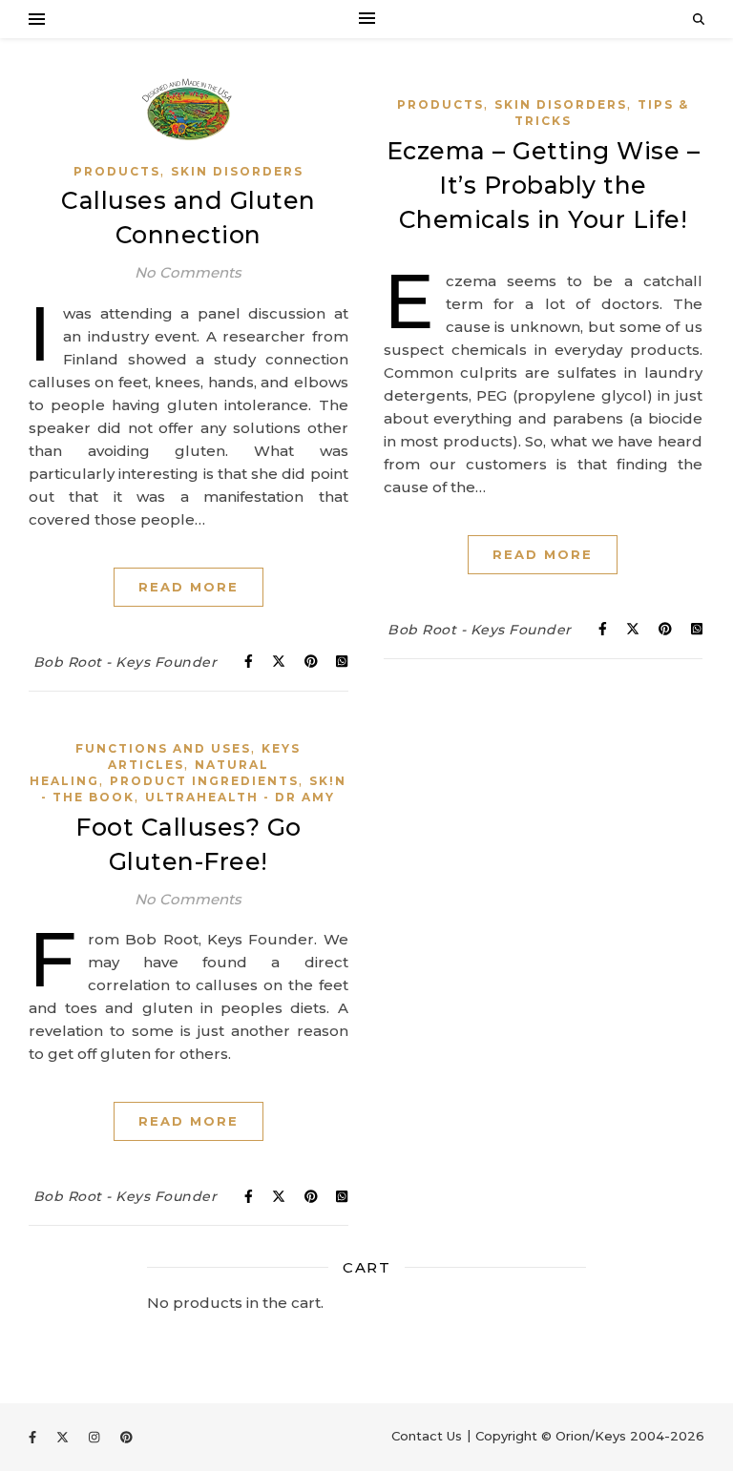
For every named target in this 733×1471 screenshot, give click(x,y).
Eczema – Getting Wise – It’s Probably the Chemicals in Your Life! (544, 185)
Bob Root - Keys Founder (125, 662)
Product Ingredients (204, 781)
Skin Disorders (237, 171)
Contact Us (426, 1435)
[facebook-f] (34, 1437)
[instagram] (96, 1437)
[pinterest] (126, 1437)
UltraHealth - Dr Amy (240, 797)
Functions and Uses (163, 748)
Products (116, 171)
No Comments (188, 272)
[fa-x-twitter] (64, 1437)
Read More (188, 586)
